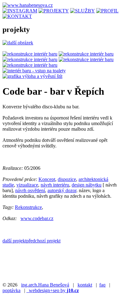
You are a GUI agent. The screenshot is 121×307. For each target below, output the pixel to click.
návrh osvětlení (30, 190)
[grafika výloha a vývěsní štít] (32, 76)
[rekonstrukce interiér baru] (29, 53)
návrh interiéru (55, 184)
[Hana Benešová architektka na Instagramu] (19, 10)
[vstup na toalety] (34, 70)
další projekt (14, 240)
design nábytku (86, 184)
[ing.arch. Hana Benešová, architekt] (107, 10)
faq (102, 284)
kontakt (85, 284)
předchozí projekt (43, 240)
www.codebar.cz (36, 218)
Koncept (46, 179)
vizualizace (27, 184)
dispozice (67, 179)
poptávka (11, 290)
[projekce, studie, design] (82, 10)
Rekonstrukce (28, 207)
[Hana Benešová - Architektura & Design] (27, 5)
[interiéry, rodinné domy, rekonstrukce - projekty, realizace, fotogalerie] (53, 10)
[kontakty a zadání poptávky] (17, 16)
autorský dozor (61, 190)
